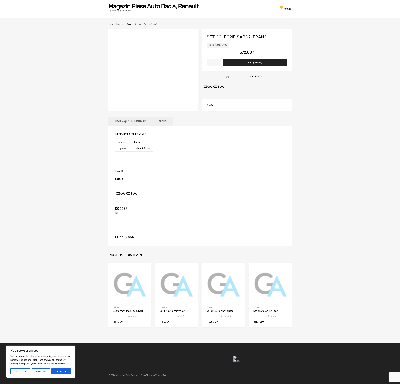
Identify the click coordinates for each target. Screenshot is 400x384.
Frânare (119, 24)
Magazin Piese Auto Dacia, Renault (154, 6)
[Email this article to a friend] (262, 105)
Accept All (61, 371)
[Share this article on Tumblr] (256, 105)
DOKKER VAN (256, 76)
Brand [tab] (163, 121)
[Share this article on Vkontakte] (251, 105)
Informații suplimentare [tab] (130, 121)
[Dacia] (214, 87)
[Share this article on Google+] (234, 105)
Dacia (137, 142)
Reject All (41, 371)
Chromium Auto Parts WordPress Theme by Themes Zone (142, 375)
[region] (40, 362)
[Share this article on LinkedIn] (245, 105)
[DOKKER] (237, 87)
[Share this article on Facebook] (223, 105)
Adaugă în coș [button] (145, 322)
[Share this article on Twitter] (228, 105)
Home (110, 24)
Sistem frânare (142, 148)
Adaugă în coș (255, 62)
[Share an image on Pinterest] (240, 105)
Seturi (129, 24)
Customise (20, 371)
